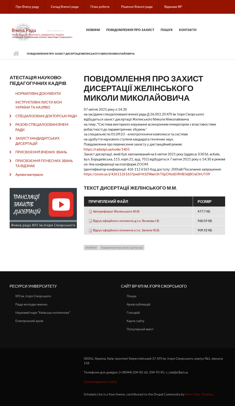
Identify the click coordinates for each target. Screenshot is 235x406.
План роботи (99, 6)
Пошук (167, 30)
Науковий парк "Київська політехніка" (42, 312)
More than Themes (199, 394)
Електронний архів (29, 321)
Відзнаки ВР (173, 6)
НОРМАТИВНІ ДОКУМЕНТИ (38, 93)
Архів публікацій (138, 304)
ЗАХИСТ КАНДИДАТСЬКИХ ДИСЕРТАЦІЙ (37, 141)
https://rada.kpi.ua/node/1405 (107, 149)
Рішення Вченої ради (137, 6)
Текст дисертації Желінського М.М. (130, 187)
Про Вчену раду (27, 6)
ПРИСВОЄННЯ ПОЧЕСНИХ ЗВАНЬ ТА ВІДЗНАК (44, 163)
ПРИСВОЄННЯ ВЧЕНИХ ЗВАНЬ (41, 152)
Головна (16, 53)
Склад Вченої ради (65, 6)
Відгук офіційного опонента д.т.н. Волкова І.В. (126, 221)
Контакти (187, 30)
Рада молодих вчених (31, 304)
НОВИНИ (91, 247)
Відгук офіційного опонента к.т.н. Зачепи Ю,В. (126, 230)
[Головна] (43, 32)
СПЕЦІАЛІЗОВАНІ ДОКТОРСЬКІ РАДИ (46, 116)
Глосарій (133, 312)
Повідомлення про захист (130, 30)
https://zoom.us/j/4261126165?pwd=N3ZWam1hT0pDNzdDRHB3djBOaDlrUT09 (147, 174)
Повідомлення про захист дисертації (122, 247)
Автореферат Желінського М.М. (116, 211)
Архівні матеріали (29, 174)
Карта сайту (135, 321)
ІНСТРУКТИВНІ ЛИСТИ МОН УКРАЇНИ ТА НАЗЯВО (38, 104)
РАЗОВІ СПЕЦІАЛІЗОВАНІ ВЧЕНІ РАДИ (41, 127)
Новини (93, 30)
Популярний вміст (140, 329)
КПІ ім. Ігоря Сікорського (33, 296)
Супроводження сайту (100, 382)
